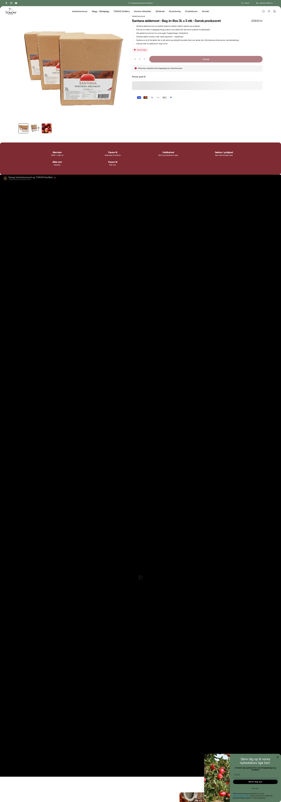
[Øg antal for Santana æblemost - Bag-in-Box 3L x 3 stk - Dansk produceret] (144, 59)
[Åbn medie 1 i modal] (71, 68)
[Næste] (120, 73)
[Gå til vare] (23, 128)
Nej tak (255, 788)
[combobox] (246, 3)
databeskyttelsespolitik (241, 796)
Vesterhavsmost (138, 16)
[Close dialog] (278, 757)
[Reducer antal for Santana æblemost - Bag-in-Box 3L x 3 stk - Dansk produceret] (134, 59)
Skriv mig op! (255, 782)
